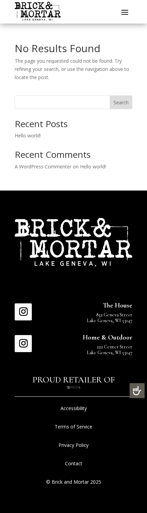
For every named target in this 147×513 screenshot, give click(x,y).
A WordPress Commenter (43, 166)
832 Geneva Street (114, 315)
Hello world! (28, 135)
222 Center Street (114, 347)
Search (121, 102)
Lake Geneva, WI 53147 (109, 320)
